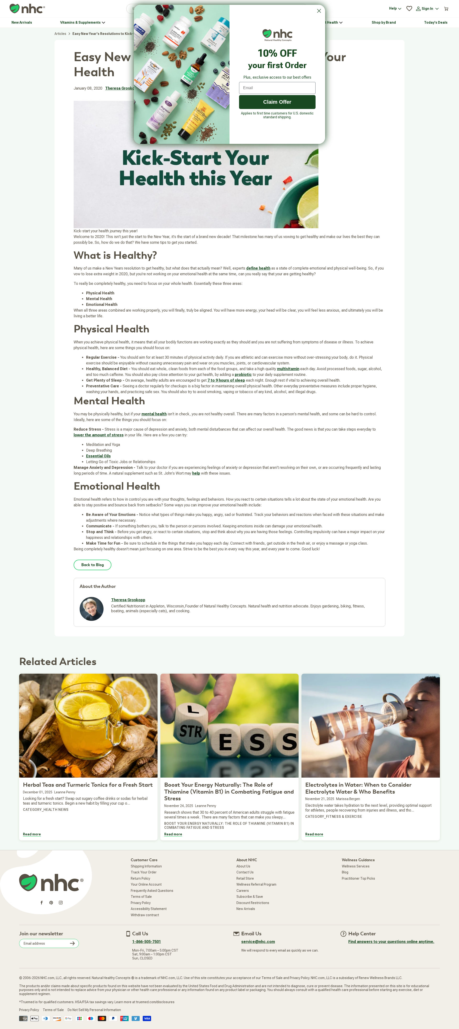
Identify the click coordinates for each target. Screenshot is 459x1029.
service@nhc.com (258, 941)
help (196, 473)
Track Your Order (144, 872)
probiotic (243, 374)
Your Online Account (146, 884)
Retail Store (245, 878)
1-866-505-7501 (146, 941)
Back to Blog (92, 565)
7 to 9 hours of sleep (226, 380)
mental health (154, 414)
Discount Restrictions (252, 903)
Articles (60, 34)
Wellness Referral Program (256, 884)
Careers (242, 891)
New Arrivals (245, 909)
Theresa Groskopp (122, 88)
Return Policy (140, 878)
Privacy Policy (141, 903)
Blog (345, 872)
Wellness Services (356, 866)
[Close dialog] (319, 11)
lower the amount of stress (99, 435)
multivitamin (288, 369)
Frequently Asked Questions (152, 891)
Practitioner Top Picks (358, 878)
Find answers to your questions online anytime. (391, 941)
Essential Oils (98, 456)
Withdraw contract (145, 915)
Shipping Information (146, 866)
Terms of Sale (141, 897)
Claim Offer (277, 102)
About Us (243, 866)
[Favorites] (409, 8)
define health (258, 268)
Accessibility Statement (149, 909)
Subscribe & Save (249, 897)
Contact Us (245, 872)
